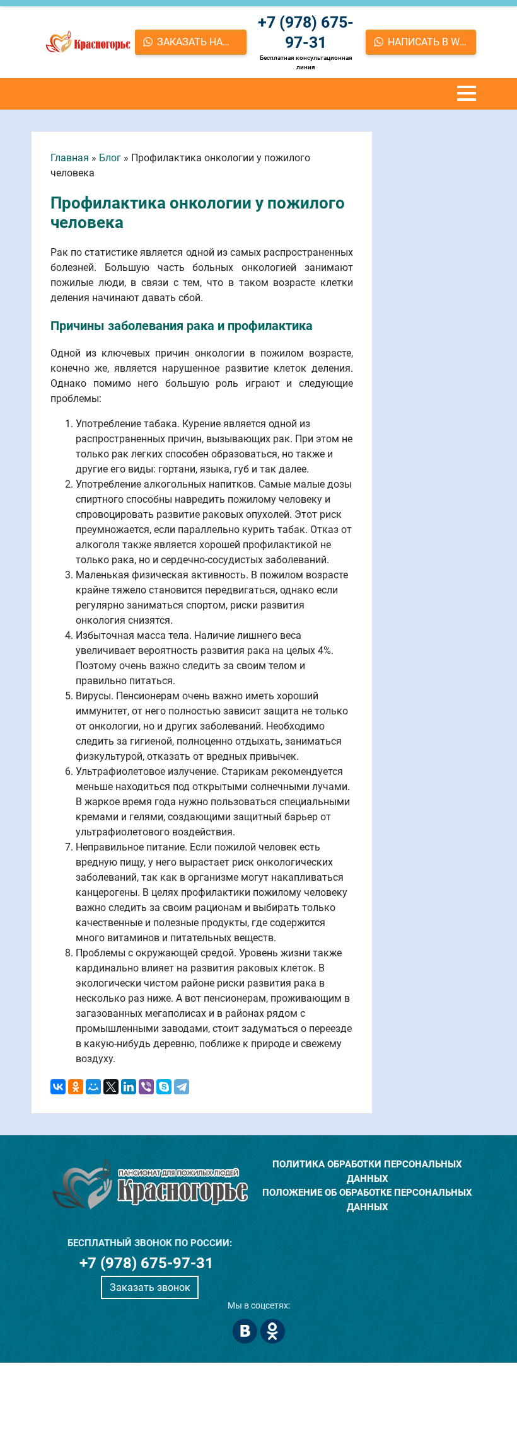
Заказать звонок (150, 1287)
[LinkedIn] (128, 1086)
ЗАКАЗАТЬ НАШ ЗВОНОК (202, 42)
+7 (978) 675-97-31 (306, 32)
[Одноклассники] (75, 1086)
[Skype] (163, 1086)
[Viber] (146, 1086)
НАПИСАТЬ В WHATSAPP (432, 42)
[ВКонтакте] (58, 1086)
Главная (69, 158)
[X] (111, 1086)
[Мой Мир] (93, 1086)
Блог (110, 158)
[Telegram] (181, 1086)
